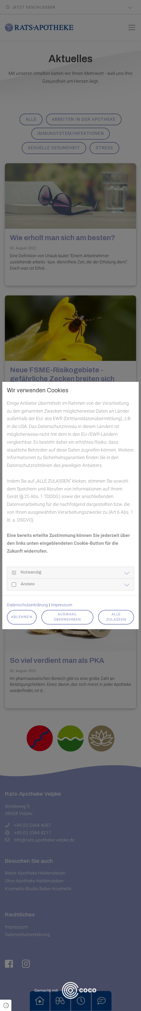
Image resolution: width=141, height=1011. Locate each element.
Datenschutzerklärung (27, 604)
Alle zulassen (116, 617)
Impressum (61, 604)
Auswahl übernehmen (67, 617)
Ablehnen (21, 617)
